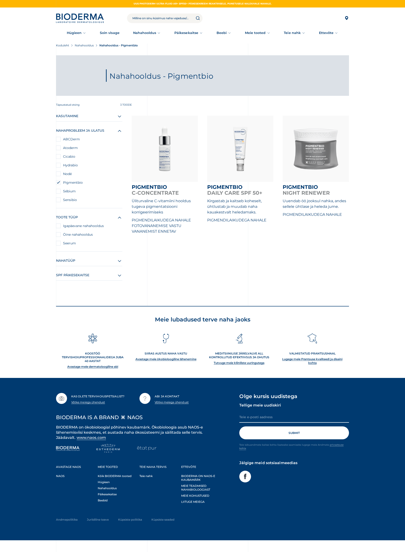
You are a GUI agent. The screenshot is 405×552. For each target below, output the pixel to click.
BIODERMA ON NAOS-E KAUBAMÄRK (198, 477)
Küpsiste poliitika (130, 519)
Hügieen (74, 33)
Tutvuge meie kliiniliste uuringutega (239, 363)
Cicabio (69, 156)
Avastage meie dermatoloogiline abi (92, 366)
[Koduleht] (80, 18)
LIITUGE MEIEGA (193, 502)
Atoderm (70, 148)
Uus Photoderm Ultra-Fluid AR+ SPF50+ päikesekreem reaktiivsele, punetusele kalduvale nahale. (203, 3)
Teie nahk (292, 33)
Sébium (69, 191)
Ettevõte (326, 33)
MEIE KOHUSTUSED (195, 495)
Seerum (69, 243)
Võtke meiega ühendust (88, 402)
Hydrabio (70, 165)
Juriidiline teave (98, 519)
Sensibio (70, 200)
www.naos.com (91, 437)
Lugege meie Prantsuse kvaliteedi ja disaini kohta (312, 361)
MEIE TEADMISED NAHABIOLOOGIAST (195, 487)
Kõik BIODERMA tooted (114, 476)
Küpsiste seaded (162, 519)
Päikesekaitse (186, 33)
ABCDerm (71, 139)
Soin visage (110, 33)
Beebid (103, 500)
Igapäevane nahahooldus (83, 226)
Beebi (222, 33)
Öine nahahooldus (78, 234)
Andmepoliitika (67, 519)
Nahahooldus (144, 33)
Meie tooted (255, 33)
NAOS (60, 476)
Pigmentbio (73, 182)
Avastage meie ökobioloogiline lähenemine (165, 359)
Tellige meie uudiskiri (260, 405)
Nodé (67, 174)
